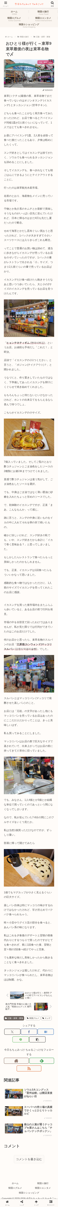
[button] (37, 1039)
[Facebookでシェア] (29, 1032)
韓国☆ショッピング (29, 1192)
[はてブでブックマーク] (46, 1032)
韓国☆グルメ (15, 1188)
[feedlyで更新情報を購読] (41, 1061)
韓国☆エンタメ (43, 1188)
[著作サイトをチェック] (16, 1061)
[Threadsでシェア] (22, 905)
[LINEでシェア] (20, 1039)
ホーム (15, 1183)
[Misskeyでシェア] (48, 897)
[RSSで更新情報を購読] (29, 1068)
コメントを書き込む (29, 1159)
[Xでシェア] (12, 1032)
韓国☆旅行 (42, 1183)
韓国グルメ (34, 1018)
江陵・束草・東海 (15, 1018)
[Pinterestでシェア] (22, 913)
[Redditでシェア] (35, 905)
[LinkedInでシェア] (35, 913)
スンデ (47, 1018)
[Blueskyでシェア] (35, 897)
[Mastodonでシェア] (22, 897)
